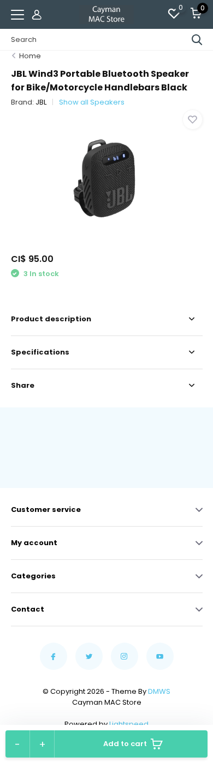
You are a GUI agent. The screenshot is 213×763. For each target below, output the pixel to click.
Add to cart (125, 743)
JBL (41, 102)
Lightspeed (129, 724)
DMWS (159, 691)
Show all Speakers (92, 102)
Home (30, 56)
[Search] (197, 39)
